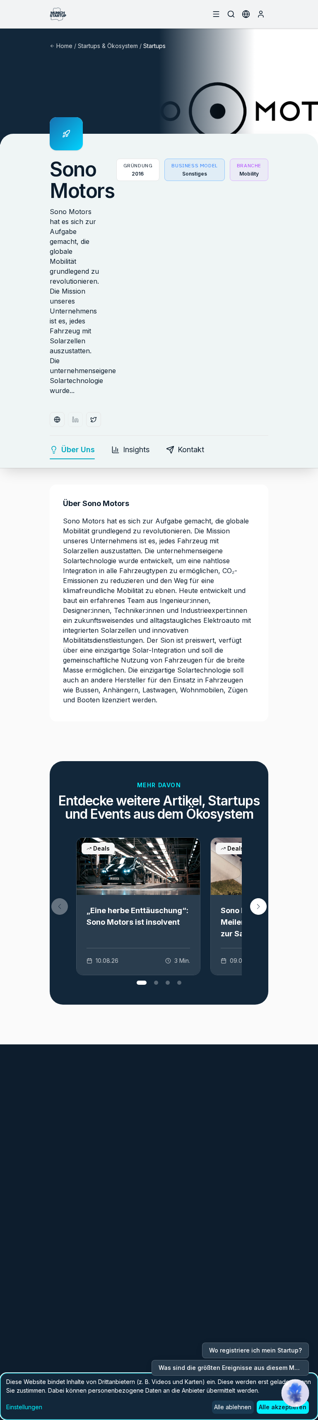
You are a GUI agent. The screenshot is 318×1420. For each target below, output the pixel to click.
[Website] (57, 419)
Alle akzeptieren (282, 1406)
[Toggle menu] (216, 14)
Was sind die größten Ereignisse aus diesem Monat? (234, 1367)
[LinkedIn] (75, 419)
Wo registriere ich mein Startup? (255, 1350)
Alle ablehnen (232, 1406)
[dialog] (159, 1396)
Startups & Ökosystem (108, 45)
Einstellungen (24, 1406)
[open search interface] (231, 14)
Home (64, 45)
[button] (258, 906)
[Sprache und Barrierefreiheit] (245, 14)
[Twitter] (93, 419)
